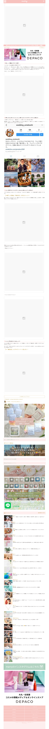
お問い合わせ (35, 714)
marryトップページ (14, 706)
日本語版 (14, 717)
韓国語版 (35, 720)
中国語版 (14, 720)
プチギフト (7, 443)
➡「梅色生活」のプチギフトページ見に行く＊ (17, 349)
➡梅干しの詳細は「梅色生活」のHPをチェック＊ (18, 195)
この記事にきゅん (24, 396)
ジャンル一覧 (35, 709)
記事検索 (14, 709)
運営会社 (14, 714)
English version (35, 717)
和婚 (12, 443)
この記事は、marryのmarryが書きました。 (14, 401)
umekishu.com (8, 187)
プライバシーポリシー (35, 712)
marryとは (35, 706)
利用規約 (14, 712)
